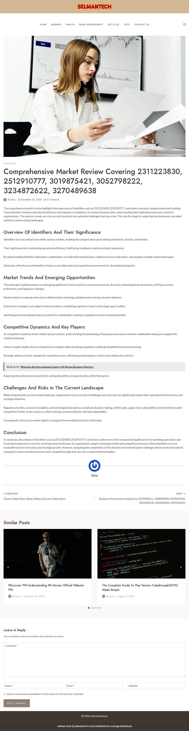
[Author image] (5, 199)
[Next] (180, 567)
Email (70, 685)
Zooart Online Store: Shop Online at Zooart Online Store (35, 496)
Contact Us (141, 24)
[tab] (88, 608)
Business (56, 24)
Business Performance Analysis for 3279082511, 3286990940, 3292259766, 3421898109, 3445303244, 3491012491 (142, 498)
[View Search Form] (184, 24)
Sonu (13, 199)
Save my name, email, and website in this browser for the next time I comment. (45, 694)
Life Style (113, 24)
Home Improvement (91, 24)
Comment (11, 645)
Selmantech (10, 163)
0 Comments (53, 199)
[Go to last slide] (8, 567)
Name (9, 685)
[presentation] (48, 553)
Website (133, 685)
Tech (127, 24)
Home (43, 24)
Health (70, 24)
